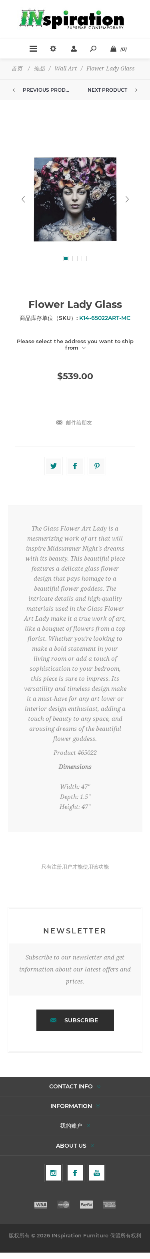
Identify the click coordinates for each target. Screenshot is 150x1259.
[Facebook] (75, 1173)
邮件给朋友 (79, 422)
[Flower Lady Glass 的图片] (75, 199)
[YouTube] (96, 1173)
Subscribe (81, 1020)
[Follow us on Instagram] (53, 1173)
